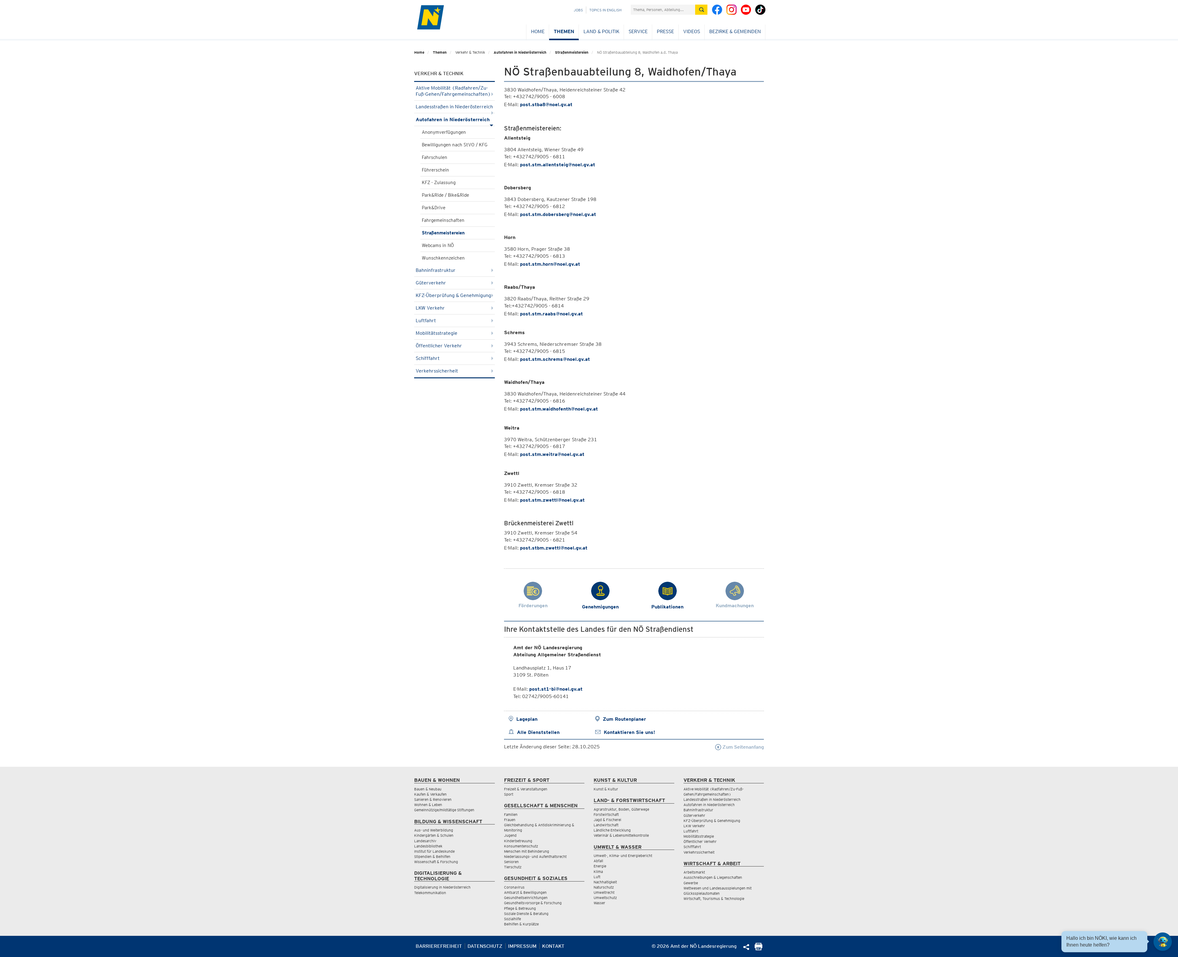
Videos (691, 31)
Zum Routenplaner (624, 719)
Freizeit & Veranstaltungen (525, 789)
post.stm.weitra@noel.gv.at (552, 454)
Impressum (522, 946)
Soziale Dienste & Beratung (526, 913)
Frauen (509, 819)
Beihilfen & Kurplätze (521, 924)
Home (538, 31)
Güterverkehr (431, 283)
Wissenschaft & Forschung (436, 861)
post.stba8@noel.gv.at (546, 104)
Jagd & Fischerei (607, 819)
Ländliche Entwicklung (612, 830)
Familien (511, 814)
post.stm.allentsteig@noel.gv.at (557, 165)
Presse (665, 31)
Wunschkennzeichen (443, 258)
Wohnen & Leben (428, 804)
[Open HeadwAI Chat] (1162, 941)
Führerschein (435, 170)
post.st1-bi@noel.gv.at (556, 689)
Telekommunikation (430, 892)
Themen (564, 31)
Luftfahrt (426, 320)
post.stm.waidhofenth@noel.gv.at (559, 409)
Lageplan (526, 719)
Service (638, 31)
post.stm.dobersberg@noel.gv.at (558, 214)
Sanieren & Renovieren (433, 799)
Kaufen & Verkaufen (430, 794)
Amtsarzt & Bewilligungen (525, 892)
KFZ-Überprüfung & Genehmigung (453, 295)
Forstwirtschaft (606, 814)
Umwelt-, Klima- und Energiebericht (623, 855)
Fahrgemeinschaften (443, 220)
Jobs (578, 10)
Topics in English (605, 10)
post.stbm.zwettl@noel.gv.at (553, 548)
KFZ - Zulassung (439, 182)
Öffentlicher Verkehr (439, 346)
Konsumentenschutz (521, 846)
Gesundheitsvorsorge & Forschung (533, 903)
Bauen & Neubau (427, 789)
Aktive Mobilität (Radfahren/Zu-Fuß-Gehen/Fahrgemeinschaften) (453, 91)
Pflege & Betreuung (520, 908)
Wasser (599, 903)
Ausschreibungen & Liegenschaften (712, 877)
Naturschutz (604, 887)
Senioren (511, 861)
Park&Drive (433, 207)
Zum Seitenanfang (742, 747)
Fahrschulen (434, 157)
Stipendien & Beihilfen (432, 856)
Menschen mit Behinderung (526, 851)
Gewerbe (690, 883)
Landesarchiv (425, 841)
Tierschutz (513, 867)
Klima (598, 871)
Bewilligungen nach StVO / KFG (454, 145)
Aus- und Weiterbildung (433, 830)
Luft (597, 876)
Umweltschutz (605, 897)
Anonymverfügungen (444, 132)
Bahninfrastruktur (436, 270)
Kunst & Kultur (606, 789)
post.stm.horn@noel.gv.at (550, 264)
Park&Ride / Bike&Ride (445, 195)
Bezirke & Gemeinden (735, 31)
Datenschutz (485, 946)
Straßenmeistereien (571, 52)
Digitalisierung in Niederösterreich (442, 887)
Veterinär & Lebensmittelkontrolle (621, 835)
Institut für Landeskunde (434, 851)
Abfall (598, 861)
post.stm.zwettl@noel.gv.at (552, 500)
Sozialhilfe (512, 918)
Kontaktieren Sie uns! (629, 732)
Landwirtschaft (606, 825)
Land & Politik (601, 31)
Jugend (510, 835)
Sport (508, 794)
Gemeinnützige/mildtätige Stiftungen (444, 810)
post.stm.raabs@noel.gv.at (551, 314)
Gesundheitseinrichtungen (526, 897)
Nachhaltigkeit (605, 882)
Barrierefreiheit (439, 946)
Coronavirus (514, 887)
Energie (600, 866)
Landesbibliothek (428, 846)
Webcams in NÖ (438, 245)
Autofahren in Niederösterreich (520, 52)
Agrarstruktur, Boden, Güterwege (621, 809)
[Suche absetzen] (701, 10)
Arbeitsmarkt (694, 872)
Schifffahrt (428, 358)
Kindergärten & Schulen (433, 835)
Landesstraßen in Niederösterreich (454, 107)
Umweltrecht (604, 892)
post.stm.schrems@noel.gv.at (555, 359)
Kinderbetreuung (518, 841)
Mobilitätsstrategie (436, 333)
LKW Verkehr (430, 308)
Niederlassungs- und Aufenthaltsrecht (535, 856)
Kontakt (553, 946)
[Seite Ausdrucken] (758, 948)
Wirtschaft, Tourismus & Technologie (713, 898)
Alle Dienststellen (538, 732)
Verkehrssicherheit (437, 371)
